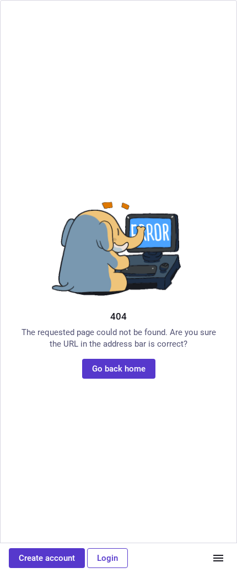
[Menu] (218, 558)
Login (107, 558)
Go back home (119, 369)
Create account (47, 558)
